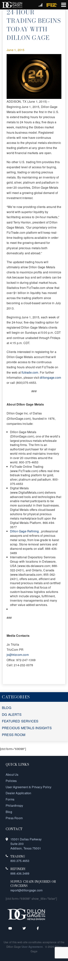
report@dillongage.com (26, 890)
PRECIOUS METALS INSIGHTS (27, 727)
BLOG (6, 707)
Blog (9, 812)
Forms (10, 799)
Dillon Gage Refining (25, 531)
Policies (11, 781)
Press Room (14, 818)
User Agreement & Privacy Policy (28, 787)
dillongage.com (50, 377)
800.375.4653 (19, 861)
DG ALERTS (12, 714)
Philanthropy (14, 805)
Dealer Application (18, 793)
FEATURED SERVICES (20, 720)
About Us (12, 774)
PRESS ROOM (13, 734)
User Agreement (32, 947)
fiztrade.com (30, 372)
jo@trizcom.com (18, 654)
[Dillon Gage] (26, 914)
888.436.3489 (19, 873)
